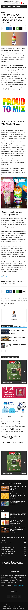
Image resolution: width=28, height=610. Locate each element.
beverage (14, 419)
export (6, 426)
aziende (18, 416)
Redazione (5, 25)
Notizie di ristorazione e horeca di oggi (10, 436)
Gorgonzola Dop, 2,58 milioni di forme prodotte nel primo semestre (17, 503)
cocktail (4, 423)
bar (22, 416)
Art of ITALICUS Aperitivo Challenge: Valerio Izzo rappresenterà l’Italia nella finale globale (7, 303)
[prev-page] (2, 351)
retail (18, 440)
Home (2, 10)
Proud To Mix (4, 283)
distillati (14, 424)
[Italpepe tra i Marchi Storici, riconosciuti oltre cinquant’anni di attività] (5, 331)
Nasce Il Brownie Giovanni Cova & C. (20, 301)
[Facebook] (10, 28)
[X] (14, 28)
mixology (4, 434)
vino (17, 444)
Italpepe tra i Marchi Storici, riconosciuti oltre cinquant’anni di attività (17, 332)
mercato (16, 431)
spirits (3, 445)
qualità (14, 440)
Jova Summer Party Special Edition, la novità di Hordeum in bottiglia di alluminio (17, 522)
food (13, 426)
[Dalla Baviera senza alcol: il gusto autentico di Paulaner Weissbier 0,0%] (5, 515)
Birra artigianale (4, 421)
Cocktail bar (10, 424)
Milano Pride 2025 (20, 281)
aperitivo (14, 416)
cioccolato (18, 421)
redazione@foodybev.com (19, 585)
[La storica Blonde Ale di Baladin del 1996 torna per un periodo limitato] (5, 529)
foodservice (20, 426)
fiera (10, 426)
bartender (3, 419)
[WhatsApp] (17, 28)
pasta (6, 439)
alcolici (9, 416)
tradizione (8, 444)
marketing (11, 431)
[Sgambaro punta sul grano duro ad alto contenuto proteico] (5, 345)
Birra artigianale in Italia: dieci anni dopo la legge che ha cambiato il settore (18, 488)
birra (18, 419)
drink (18, 424)
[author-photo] (14, 317)
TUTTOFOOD (13, 445)
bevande (9, 419)
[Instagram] (12, 596)
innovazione (18, 429)
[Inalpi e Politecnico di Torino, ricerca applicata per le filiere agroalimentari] (5, 338)
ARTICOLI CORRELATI (7, 326)
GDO (2, 429)
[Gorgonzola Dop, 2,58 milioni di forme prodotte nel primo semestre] (5, 503)
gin (5, 429)
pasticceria (10, 440)
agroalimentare (4, 416)
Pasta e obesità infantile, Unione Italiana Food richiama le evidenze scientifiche (18, 495)
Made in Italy (4, 431)
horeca (14, 281)
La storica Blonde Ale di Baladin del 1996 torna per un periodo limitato (17, 529)
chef (13, 421)
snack (13, 442)
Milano (21, 431)
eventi (22, 424)
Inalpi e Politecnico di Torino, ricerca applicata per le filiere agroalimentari (17, 338)
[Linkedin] (7, 28)
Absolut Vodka (8, 281)
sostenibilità (19, 442)
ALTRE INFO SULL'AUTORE (19, 326)
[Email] (20, 28)
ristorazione (6, 442)
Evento (2, 426)
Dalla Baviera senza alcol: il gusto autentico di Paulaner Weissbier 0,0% (18, 515)
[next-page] (5, 351)
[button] (4, 6)
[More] (23, 28)
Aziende (6, 10)
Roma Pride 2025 (12, 283)
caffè (10, 421)
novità (2, 439)
